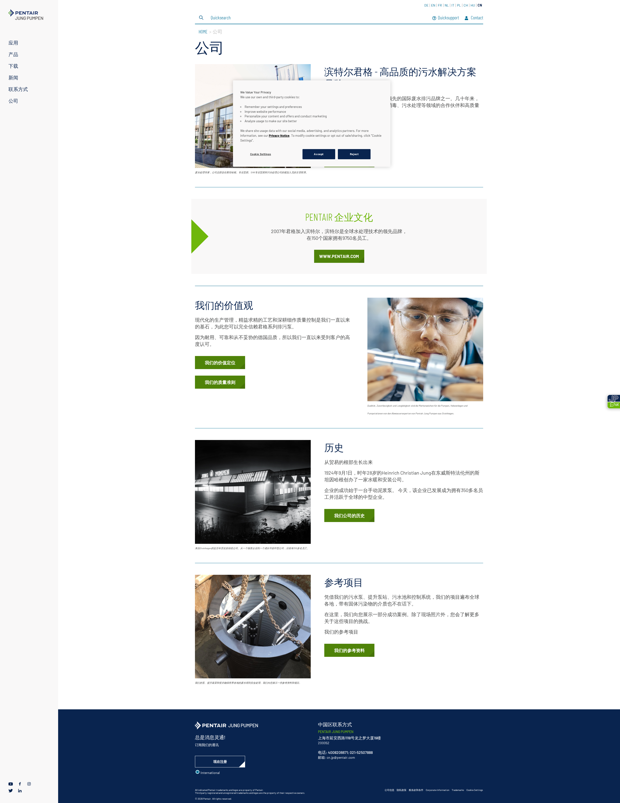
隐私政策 (401, 789)
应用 (13, 42)
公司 (13, 101)
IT (452, 5)
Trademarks (458, 789)
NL (447, 5)
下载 (13, 66)
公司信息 (389, 789)
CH (466, 5)
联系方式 (18, 89)
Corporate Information (437, 789)
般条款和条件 (416, 789)
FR (440, 5)
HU (473, 5)
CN (480, 5)
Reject (354, 154)
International (210, 773)
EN (433, 5)
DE (426, 5)
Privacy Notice (279, 135)
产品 (13, 54)
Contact (476, 18)
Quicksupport (448, 18)
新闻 (13, 77)
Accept (318, 154)
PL (459, 5)
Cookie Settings (474, 789)
